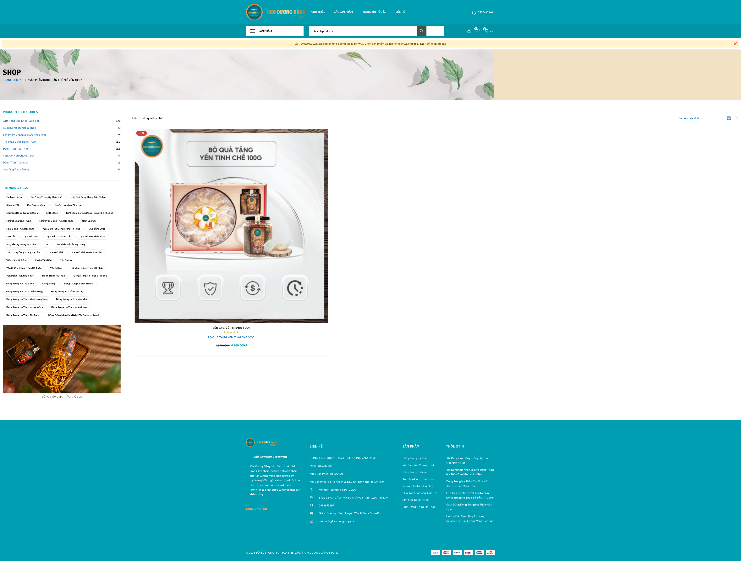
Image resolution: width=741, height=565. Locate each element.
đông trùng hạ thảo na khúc (72, 299)
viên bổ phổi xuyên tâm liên (87, 252)
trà (46, 244)
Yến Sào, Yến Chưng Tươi (231, 327)
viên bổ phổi (56, 252)
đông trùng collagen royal (78, 283)
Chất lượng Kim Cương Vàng (270, 456)
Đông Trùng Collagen (415, 472)
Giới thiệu (318, 11)
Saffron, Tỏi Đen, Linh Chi (418, 486)
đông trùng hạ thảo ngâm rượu (69, 307)
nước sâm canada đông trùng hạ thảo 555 (89, 212)
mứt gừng (52, 212)
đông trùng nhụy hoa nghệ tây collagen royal (73, 315)
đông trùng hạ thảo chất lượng (24, 291)
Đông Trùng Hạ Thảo (53, 275)
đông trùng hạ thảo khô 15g (67, 291)
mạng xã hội (256, 509)
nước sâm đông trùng (18, 220)
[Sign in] (469, 31)
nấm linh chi (89, 220)
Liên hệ (400, 11)
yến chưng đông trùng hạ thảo (24, 267)
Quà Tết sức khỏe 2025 (92, 236)
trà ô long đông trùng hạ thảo (23, 252)
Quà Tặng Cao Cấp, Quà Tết (420, 492)
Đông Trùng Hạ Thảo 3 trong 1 (90, 275)
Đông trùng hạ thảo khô (20, 283)
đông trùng (48, 283)
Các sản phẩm (343, 11)
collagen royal (14, 197)
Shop (23, 80)
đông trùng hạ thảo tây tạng (23, 315)
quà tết (10, 236)
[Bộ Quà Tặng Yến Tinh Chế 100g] (231, 225)
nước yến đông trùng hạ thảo (56, 220)
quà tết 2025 (31, 236)
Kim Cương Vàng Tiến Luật (68, 205)
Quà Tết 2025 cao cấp (59, 236)
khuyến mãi (12, 205)
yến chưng (66, 260)
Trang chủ (10, 80)
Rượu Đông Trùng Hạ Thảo (21, 244)
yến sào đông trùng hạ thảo (87, 267)
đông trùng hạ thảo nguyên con (24, 307)
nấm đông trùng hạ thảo (20, 228)
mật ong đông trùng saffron (22, 212)
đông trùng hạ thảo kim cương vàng (27, 299)
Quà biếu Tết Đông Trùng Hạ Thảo (61, 228)
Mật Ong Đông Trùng (416, 499)
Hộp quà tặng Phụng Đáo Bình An (89, 197)
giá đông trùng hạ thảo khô (46, 197)
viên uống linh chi (16, 260)
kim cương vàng (36, 205)
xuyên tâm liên (43, 260)
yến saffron (56, 267)
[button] (275, 457)
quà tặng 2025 (97, 228)
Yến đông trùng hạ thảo (20, 275)
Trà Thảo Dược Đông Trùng (419, 479)
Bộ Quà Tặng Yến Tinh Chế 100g (231, 337)
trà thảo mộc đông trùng (71, 244)
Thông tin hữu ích (374, 11)
